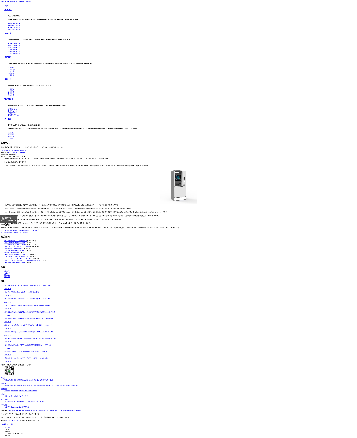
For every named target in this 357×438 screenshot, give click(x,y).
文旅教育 (11, 75)
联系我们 (11, 138)
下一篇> (3, 232)
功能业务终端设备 (14, 23)
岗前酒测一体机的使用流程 (13, 248)
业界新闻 (11, 89)
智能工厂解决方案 (14, 45)
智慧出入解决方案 (14, 47)
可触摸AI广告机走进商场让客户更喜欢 (17, 246)
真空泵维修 (38, 410)
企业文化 (11, 136)
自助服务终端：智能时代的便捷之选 (16, 256)
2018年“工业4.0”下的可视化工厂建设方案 (17, 258)
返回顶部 (7, 435)
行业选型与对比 (13, 115)
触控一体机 (11, 410)
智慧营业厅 (12, 69)
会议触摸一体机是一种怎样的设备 (17, 232)
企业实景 (11, 133)
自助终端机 (68, 410)
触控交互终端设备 (14, 29)
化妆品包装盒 (20, 410)
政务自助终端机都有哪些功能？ (14, 262)
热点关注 (11, 95)
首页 (6, 6)
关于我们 (8, 119)
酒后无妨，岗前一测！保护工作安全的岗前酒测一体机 (22, 260)
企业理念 (11, 135)
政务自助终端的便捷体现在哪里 (14, 243)
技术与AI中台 (12, 111)
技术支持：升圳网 (7, 424)
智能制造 (11, 67)
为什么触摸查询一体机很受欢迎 (14, 250)
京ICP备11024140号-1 (13, 421)
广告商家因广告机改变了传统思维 (15, 245)
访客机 (62, 410)
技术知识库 (8, 99)
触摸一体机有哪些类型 (11, 252)
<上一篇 (3, 230)
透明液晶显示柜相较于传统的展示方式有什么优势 (22, 230)
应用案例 (8, 57)
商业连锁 (11, 73)
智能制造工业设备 (14, 25)
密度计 (57, 410)
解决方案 (8, 33)
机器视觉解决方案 (14, 43)
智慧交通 (11, 71)
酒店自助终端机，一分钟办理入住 (15, 241)
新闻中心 (8, 79)
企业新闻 (11, 91)
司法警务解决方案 (14, 51)
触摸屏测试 (45, 410)
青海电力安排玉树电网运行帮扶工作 (16, 254)
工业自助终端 (76, 410)
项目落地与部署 (13, 113)
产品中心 (8, 10)
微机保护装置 (29, 410)
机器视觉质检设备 (14, 27)
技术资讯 (11, 93)
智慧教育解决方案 (14, 53)
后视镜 (52, 410)
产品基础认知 (12, 109)
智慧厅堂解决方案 (14, 49)
